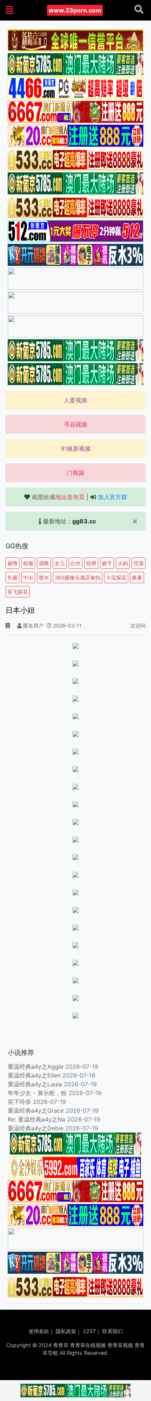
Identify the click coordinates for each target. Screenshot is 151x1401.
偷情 (12, 563)
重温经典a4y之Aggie (35, 1066)
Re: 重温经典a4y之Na (36, 1119)
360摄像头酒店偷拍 (77, 577)
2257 (89, 1331)
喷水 (44, 577)
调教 (44, 563)
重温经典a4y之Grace (36, 1110)
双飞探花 (17, 592)
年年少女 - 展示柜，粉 (37, 1093)
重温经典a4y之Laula (36, 1084)
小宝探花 (116, 577)
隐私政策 (66, 1331)
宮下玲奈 (19, 1101)
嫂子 (107, 563)
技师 (91, 563)
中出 (28, 577)
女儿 (60, 563)
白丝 (75, 563)
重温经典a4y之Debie (35, 1128)
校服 (28, 563)
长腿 (12, 577)
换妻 (137, 577)
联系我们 (112, 1331)
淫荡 (138, 563)
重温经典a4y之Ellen (34, 1075)
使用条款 (39, 1331)
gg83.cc (84, 521)
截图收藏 (58, 497)
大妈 (123, 563)
